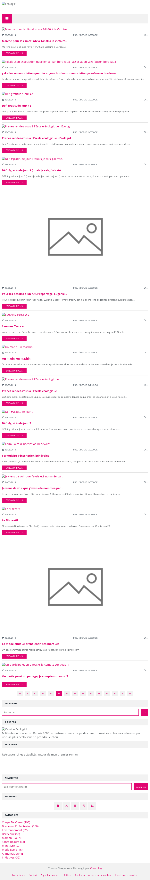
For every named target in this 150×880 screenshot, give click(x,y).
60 (115, 693)
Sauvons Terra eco (14, 326)
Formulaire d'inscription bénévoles (25, 455)
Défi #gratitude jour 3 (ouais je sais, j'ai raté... (32, 170)
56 (83, 693)
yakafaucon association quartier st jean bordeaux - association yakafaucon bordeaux (59, 73)
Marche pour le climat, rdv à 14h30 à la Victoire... (35, 41)
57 (91, 693)
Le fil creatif (10, 520)
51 (43, 693)
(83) (11, 834)
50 (35, 693)
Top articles (18, 875)
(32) (11, 857)
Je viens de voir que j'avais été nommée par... (32, 488)
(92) (15, 830)
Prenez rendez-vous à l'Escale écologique (29, 391)
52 (51, 693)
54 (67, 693)
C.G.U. (67, 875)
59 (107, 693)
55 (75, 693)
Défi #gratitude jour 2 (16, 423)
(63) (13, 842)
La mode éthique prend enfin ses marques (30, 644)
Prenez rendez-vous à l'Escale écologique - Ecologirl (36, 138)
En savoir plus (14, 53)
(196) (16, 822)
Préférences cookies (126, 875)
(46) (12, 849)
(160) (20, 826)
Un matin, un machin (16, 358)
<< (20, 693)
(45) (13, 853)
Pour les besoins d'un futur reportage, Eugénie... (34, 294)
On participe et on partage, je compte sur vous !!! (35, 676)
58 (99, 693)
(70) (12, 838)
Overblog (96, 868)
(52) (11, 846)
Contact (33, 875)
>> (130, 693)
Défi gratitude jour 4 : (16, 105)
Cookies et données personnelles (93, 875)
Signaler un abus (50, 875)
